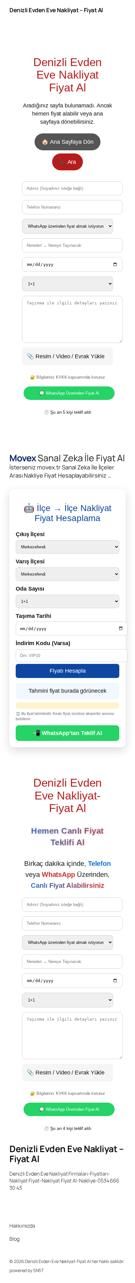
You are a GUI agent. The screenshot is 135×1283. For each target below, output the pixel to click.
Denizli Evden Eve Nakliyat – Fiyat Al (56, 10)
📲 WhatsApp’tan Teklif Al (67, 733)
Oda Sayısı (30, 588)
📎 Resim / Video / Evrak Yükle (66, 356)
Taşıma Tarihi (33, 616)
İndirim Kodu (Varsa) (43, 643)
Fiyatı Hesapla (68, 671)
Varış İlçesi (30, 561)
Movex (22, 458)
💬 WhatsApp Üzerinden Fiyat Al (69, 393)
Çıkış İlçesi (30, 534)
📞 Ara (67, 161)
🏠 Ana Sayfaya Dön (67, 141)
